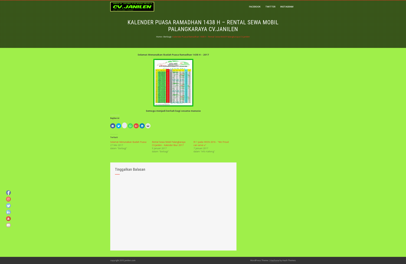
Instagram (286, 6)
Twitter (270, 6)
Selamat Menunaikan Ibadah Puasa (128, 141)
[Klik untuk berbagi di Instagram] (124, 125)
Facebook (255, 6)
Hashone (274, 260)
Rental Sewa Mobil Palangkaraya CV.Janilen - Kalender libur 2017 (168, 143)
